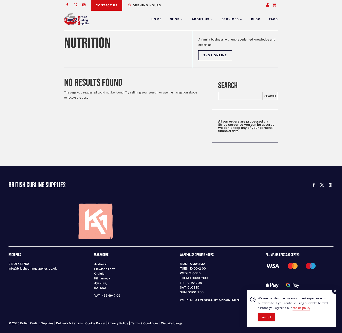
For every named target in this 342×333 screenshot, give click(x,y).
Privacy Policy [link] (117, 323)
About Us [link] (200, 19)
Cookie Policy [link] (95, 323)
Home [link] (156, 19)
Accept (266, 317)
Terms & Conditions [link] (145, 323)
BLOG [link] (256, 19)
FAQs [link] (273, 19)
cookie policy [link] (301, 308)
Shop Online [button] (215, 55)
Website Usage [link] (171, 323)
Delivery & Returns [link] (69, 323)
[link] (76, 19)
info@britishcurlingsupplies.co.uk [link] (33, 268)
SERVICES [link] (230, 19)
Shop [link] (175, 19)
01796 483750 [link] (19, 264)
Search (270, 96)
